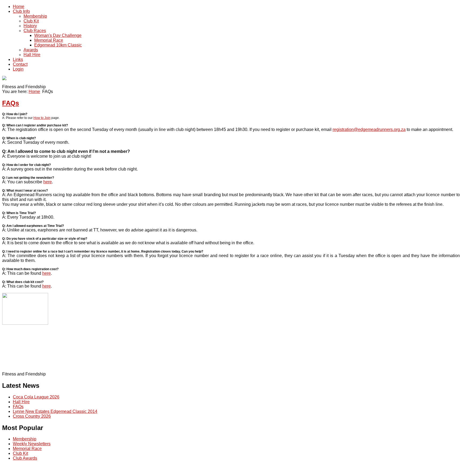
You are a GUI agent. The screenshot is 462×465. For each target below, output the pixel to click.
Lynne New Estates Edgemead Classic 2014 (55, 411)
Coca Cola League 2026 (36, 397)
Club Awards (25, 458)
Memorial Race (27, 448)
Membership (24, 439)
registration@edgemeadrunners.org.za (369, 129)
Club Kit (20, 453)
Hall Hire (21, 402)
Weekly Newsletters (32, 443)
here (47, 182)
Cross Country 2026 (32, 416)
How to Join (42, 118)
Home (34, 91)
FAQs (10, 103)
